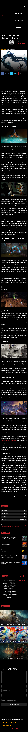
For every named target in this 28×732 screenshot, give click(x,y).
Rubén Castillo (21, 43)
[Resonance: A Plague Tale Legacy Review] (14, 618)
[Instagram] (8, 729)
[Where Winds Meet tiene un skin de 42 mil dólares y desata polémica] (24, 557)
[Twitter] (12, 729)
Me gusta (23, 510)
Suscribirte (23, 519)
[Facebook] (3, 729)
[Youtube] (17, 729)
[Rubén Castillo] (13, 42)
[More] (20, 73)
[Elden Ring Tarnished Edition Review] (14, 651)
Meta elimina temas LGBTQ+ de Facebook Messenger (10, 562)
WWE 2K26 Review (5, 544)
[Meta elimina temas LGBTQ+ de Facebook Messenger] (24, 563)
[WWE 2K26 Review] (24, 544)
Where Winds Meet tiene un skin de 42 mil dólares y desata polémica (10, 556)
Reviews (3, 49)
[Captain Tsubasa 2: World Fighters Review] (14, 634)
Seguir (24, 513)
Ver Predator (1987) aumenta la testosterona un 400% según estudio (9, 538)
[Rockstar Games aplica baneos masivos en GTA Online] (24, 550)
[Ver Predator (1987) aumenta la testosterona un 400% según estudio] (24, 538)
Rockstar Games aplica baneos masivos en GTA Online (10, 550)
